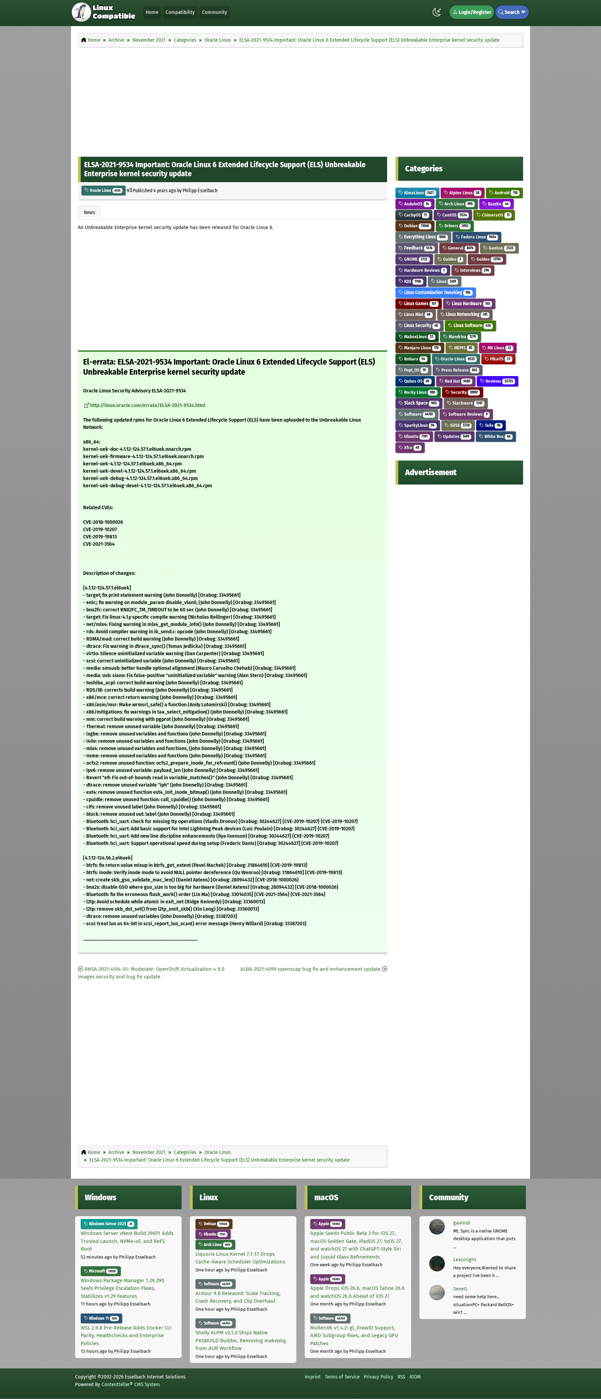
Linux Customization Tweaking (436, 292)
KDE (412, 281)
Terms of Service (342, 1377)
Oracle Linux (104, 190)
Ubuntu (415, 436)
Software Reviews (467, 414)
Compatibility (180, 12)
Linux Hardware (470, 303)
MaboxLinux (418, 336)
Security (464, 392)
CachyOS (415, 215)
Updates (455, 436)
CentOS (454, 215)
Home (152, 12)
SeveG (460, 1289)
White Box (496, 436)
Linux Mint (416, 314)
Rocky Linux (419, 392)
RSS (401, 1377)
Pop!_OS (414, 370)
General (460, 248)
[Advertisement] (300, 100)
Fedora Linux (478, 236)
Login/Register (474, 12)
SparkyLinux (418, 425)
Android (505, 192)
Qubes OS (416, 381)
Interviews (474, 270)
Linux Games (419, 303)
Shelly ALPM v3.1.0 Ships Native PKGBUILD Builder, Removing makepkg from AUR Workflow (240, 1340)
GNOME (415, 259)
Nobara (414, 358)
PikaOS (499, 358)
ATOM (415, 1377)
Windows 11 (102, 1318)
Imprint (313, 1377)
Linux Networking (466, 314)
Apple (329, 1223)
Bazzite (497, 203)
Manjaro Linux (421, 347)
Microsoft (101, 1271)
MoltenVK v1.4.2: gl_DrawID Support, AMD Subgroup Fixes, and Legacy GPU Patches (354, 1336)
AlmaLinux (418, 192)
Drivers (455, 225)
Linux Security (420, 325)
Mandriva (462, 336)
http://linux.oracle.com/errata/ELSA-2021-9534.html (147, 405)
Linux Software (471, 325)
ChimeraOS (495, 215)
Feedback (417, 248)
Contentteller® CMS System (131, 1384)
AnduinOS (416, 203)
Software (418, 414)
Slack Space (420, 403)
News (89, 212)
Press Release (458, 370)
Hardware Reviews (423, 270)
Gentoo (500, 248)
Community (214, 12)
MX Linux (499, 347)
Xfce (411, 447)
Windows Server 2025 (110, 1223)
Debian (416, 225)
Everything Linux (424, 236)
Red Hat (457, 381)
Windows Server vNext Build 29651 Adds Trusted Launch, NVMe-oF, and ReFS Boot (127, 1241)
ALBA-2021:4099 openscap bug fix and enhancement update (310, 969)
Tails (492, 425)
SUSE (459, 425)
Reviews (498, 381)
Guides (451, 259)
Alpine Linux (463, 192)
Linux (445, 281)
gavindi (461, 1223)
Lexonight (464, 1259)
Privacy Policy (378, 1377)
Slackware (466, 403)
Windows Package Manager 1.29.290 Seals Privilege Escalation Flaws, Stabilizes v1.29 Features (122, 1288)
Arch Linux (458, 203)
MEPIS (462, 347)
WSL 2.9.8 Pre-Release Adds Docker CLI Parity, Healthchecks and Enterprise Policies (126, 1336)
